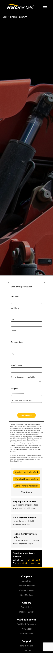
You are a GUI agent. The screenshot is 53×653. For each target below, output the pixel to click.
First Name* (15, 297)
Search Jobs (26, 607)
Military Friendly (26, 612)
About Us (26, 581)
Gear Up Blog (26, 595)
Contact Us (27, 650)
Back (4, 17)
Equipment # (16, 389)
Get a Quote (26, 415)
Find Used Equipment (26, 624)
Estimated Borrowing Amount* (22, 400)
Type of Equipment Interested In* (23, 377)
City (12, 354)
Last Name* (15, 308)
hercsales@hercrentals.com (29, 563)
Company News (26, 590)
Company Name (17, 342)
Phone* (13, 331)
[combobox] (26, 369)
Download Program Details (26, 479)
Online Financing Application (26, 486)
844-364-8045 (34, 560)
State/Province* (17, 365)
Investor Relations (27, 585)
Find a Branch (26, 645)
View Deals (26, 629)
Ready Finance (26, 633)
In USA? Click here (26, 492)
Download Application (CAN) (26, 472)
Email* (13, 319)
